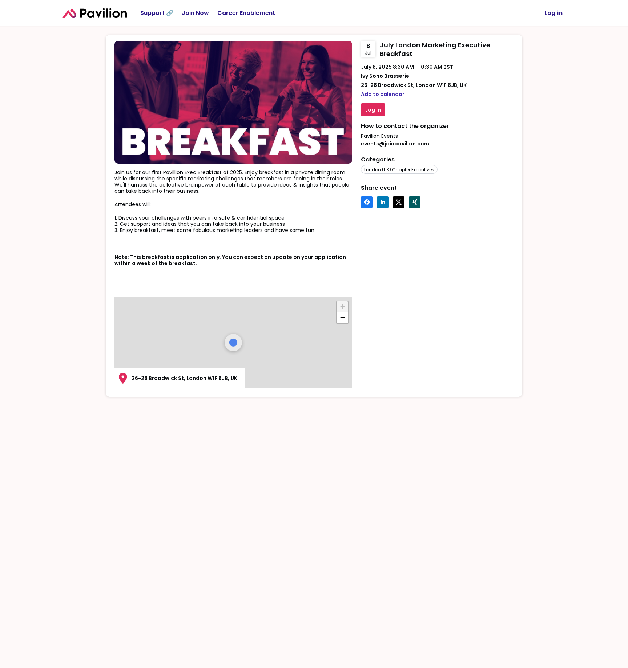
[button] (342, 306)
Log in (553, 13)
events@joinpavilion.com (395, 143)
